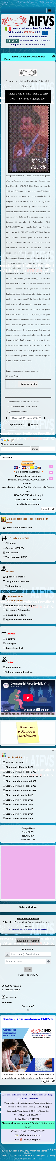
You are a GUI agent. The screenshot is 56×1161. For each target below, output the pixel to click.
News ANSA (28, 836)
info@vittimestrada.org (28, 504)
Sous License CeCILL (26, 1155)
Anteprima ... (20, 424)
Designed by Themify (46, 1155)
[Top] (51, 466)
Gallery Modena (28, 907)
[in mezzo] (51, 472)
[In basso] (51, 478)
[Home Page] (28, 20)
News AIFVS (28, 832)
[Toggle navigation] (49, 10)
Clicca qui (38, 495)
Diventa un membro (28, 940)
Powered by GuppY (9, 1151)
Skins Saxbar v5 (9, 1155)
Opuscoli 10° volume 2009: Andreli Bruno (24, 58)
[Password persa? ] (28, 975)
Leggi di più (47, 509)
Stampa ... (35, 424)
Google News (28, 828)
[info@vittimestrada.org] (16, 1135)
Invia (28, 969)
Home (12, 2)
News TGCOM (28, 839)
